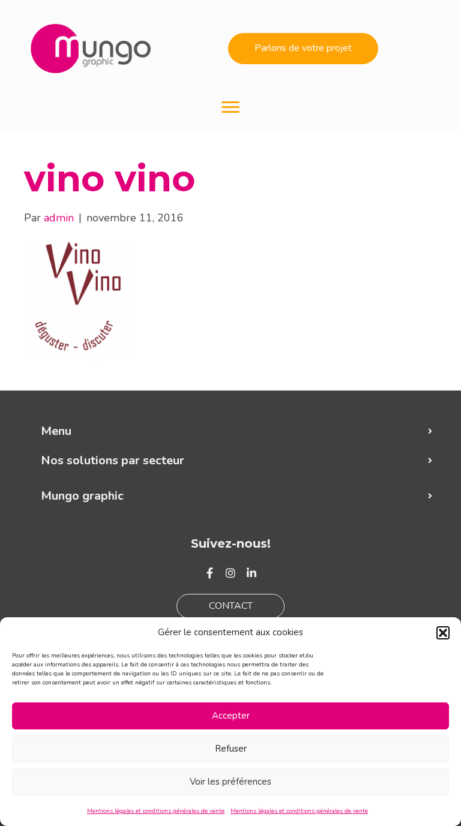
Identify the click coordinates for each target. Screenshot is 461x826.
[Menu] (230, 107)
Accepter (231, 716)
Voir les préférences (230, 782)
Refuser (231, 749)
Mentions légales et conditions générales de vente (155, 811)
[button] (443, 633)
